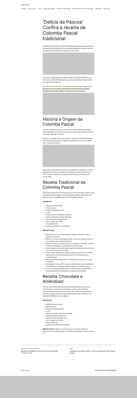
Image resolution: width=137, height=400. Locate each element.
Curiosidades (32, 351)
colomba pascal (101, 351)
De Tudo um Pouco (42, 351)
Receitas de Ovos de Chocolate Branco (76, 88)
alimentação (73, 351)
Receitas (55, 351)
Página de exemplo (49, 8)
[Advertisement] (68, 64)
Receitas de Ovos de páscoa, (53, 88)
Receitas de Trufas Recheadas (53, 91)
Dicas (50, 351)
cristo (108, 351)
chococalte (81, 351)
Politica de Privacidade (64, 8)
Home (39, 8)
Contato (23, 8)
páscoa (113, 351)
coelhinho (88, 351)
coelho (94, 351)
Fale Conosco (32, 8)
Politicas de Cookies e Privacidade (82, 8)
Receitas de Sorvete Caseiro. (75, 91)
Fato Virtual (25, 5)
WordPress (112, 370)
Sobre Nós (98, 8)
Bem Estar (24, 351)
